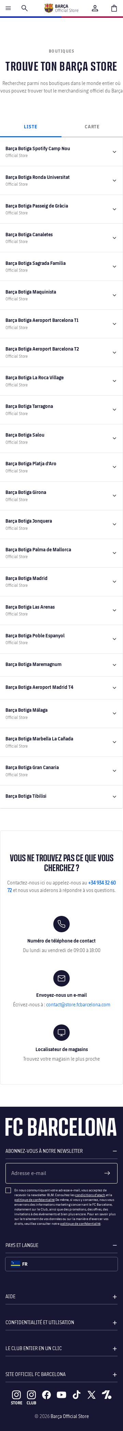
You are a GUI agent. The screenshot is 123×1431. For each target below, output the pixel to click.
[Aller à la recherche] (24, 8)
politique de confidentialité (34, 1200)
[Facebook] (46, 1394)
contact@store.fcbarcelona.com (78, 1004)
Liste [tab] (30, 126)
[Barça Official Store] (61, 8)
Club (31, 1402)
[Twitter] (91, 1394)
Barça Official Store (70, 1416)
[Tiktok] (76, 1394)
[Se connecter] (95, 8)
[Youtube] (61, 1394)
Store (16, 1402)
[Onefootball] (106, 1394)
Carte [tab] (92, 126)
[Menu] (8, 8)
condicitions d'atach (90, 1195)
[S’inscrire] (107, 1173)
